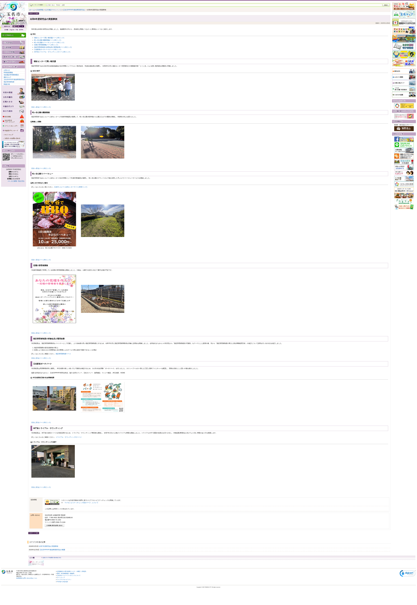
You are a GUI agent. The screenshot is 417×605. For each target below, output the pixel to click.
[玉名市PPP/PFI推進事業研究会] (74, 10)
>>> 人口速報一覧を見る (16, 181)
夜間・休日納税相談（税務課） (66, 573)
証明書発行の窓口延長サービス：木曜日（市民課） (72, 571)
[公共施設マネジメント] (53, 10)
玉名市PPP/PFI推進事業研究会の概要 (53, 550)
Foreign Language (62, 581)
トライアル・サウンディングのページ (69, 437)
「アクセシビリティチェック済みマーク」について (80, 502)
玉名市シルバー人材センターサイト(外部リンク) (70, 187)
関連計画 (7, 84)
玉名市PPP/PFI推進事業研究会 (14, 79)
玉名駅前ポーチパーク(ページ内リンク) (47, 49)
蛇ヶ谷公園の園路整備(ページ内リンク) (47, 40)
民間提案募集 (8, 72)
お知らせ (7, 70)
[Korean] (21, 30)
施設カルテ (7, 77)
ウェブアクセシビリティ (64, 579)
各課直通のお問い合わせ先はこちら (26, 578)
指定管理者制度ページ (63, 354)
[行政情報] (39, 10)
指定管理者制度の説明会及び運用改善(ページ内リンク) (53, 47)
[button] (408, 574)
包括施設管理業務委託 (11, 75)
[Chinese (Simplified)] (17, 30)
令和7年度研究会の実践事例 (49, 546)
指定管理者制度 (9, 82)
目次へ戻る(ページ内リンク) (41, 107)
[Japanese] (6, 30)
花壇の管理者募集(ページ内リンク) (46, 45)
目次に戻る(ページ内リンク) (41, 333)
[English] (12, 30)
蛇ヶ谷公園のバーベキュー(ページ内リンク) (49, 42)
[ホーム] (32, 10)
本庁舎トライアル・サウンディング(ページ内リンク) (52, 52)
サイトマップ (61, 577)
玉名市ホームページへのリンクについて (68, 575)
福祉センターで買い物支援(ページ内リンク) (49, 38)
